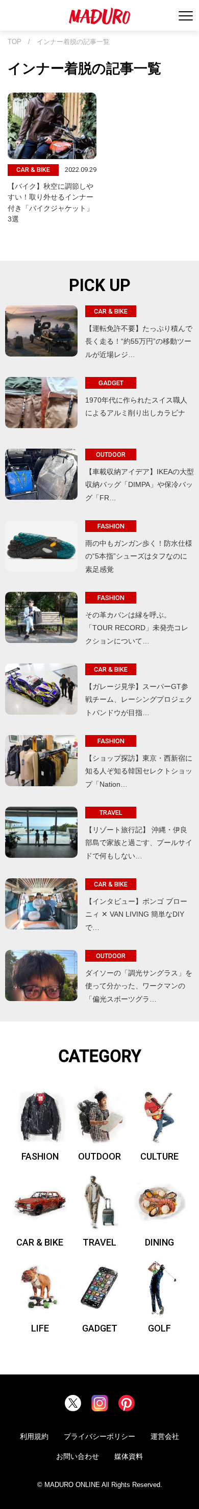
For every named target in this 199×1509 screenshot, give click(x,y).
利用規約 (34, 1436)
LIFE (40, 1328)
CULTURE (159, 1156)
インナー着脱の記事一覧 (73, 42)
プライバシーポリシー (99, 1436)
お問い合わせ (77, 1456)
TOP (14, 42)
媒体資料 (128, 1456)
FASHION (40, 1156)
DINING (159, 1242)
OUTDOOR (99, 1156)
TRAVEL (99, 1242)
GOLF (159, 1328)
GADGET (99, 1328)
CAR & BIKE (39, 1242)
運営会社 (165, 1436)
